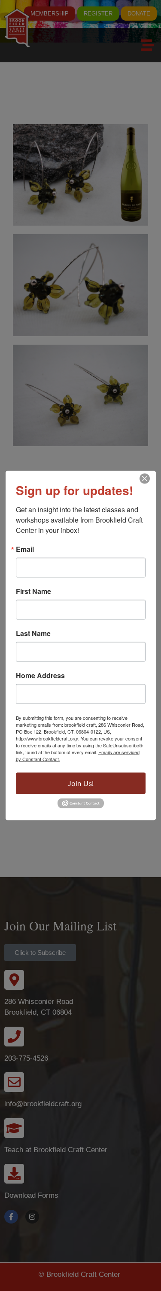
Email (25, 549)
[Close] (144, 479)
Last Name (33, 633)
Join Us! (80, 783)
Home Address (40, 675)
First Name (33, 591)
